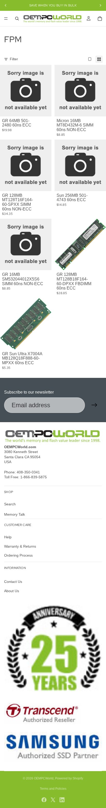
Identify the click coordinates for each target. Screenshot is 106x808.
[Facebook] (44, 800)
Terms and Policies (53, 788)
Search (10, 504)
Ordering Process (18, 556)
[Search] (17, 18)
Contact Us (13, 582)
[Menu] (6, 18)
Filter (14, 59)
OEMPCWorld (44, 778)
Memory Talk (14, 514)
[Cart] (99, 18)
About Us (11, 591)
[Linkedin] (62, 800)
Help (8, 537)
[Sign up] (94, 405)
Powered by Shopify (69, 778)
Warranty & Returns (20, 546)
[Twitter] (53, 800)
